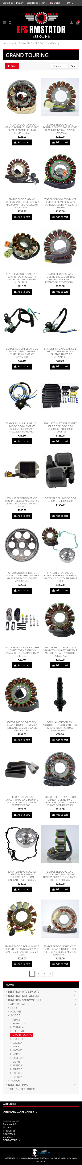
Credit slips (9, 1130)
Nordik (17, 1054)
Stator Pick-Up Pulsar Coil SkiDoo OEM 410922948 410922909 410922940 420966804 (22, 353)
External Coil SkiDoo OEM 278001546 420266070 (60, 500)
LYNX (13, 1008)
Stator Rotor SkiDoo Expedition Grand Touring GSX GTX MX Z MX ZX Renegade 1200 (60, 577)
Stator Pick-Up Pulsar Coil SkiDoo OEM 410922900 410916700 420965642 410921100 (60, 353)
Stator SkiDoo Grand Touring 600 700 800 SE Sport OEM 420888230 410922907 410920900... (60, 129)
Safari (16, 1061)
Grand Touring (22, 1034)
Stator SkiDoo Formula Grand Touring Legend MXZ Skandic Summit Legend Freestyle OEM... (22, 129)
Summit (17, 1069)
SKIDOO (15, 1015)
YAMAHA (15, 1080)
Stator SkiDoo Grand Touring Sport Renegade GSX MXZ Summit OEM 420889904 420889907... (22, 203)
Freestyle (19, 1031)
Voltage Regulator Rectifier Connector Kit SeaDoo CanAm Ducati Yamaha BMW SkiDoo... (22, 651)
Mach (16, 1046)
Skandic (18, 1065)
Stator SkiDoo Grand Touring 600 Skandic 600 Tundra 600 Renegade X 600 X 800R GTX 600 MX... (60, 876)
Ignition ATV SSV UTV (23, 991)
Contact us (8, 3)
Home (44, 3)
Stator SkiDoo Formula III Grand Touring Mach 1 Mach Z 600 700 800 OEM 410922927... (22, 278)
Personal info (10, 1124)
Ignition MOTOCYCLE (23, 995)
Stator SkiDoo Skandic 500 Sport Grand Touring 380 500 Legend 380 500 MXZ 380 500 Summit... (60, 950)
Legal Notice (32, 3)
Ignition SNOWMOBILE (25, 1000)
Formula (18, 1027)
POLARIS (15, 1011)
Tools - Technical (22, 1089)
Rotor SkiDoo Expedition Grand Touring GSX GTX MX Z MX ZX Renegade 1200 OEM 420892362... (22, 577)
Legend (17, 1042)
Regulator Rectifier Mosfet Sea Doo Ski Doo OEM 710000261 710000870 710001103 (60, 427)
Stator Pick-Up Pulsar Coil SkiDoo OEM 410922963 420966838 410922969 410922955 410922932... (22, 427)
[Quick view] (22, 120)
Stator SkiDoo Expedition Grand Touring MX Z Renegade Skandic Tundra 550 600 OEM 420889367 (60, 801)
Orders (7, 1127)
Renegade (19, 1058)
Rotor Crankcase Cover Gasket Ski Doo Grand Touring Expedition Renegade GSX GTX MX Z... (21, 876)
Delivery (20, 3)
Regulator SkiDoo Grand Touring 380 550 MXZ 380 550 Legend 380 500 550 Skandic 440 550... (22, 502)
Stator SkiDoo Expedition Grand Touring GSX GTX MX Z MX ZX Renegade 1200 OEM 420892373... (60, 651)
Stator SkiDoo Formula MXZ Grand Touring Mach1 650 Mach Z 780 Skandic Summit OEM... (22, 950)
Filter (13, 66)
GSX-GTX (18, 1039)
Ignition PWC (18, 1084)
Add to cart (24, 142)
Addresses (9, 1134)
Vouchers (8, 1137)
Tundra (17, 1077)
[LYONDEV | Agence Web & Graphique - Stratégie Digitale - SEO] (41, 1152)
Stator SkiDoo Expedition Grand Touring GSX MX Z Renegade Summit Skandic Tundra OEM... (22, 726)
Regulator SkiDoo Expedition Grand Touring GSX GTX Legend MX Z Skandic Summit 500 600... (22, 801)
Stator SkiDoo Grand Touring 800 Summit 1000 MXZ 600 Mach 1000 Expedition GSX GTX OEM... (60, 278)
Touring (18, 1073)
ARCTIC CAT (18, 1004)
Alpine (16, 1019)
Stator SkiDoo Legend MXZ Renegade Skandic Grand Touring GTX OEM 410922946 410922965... (60, 203)
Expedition (19, 1023)
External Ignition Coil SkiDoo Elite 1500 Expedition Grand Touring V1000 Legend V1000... (60, 726)
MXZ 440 (17, 1050)
